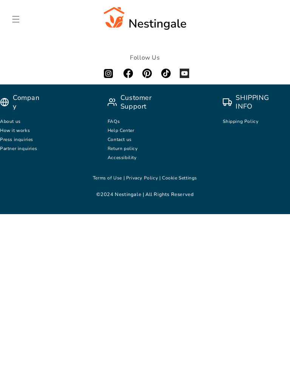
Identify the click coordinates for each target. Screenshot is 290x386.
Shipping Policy (240, 121)
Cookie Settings (179, 178)
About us (10, 121)
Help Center (121, 130)
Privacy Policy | (144, 178)
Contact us (120, 139)
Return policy (123, 149)
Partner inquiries (18, 149)
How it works (15, 130)
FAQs (114, 121)
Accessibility (122, 158)
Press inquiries (16, 139)
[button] (16, 19)
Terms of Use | (109, 178)
